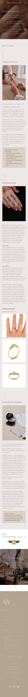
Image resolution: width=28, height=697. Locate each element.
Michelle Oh (13, 659)
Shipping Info (14, 675)
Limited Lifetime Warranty (14, 672)
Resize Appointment (14, 669)
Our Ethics (14, 678)
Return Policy (14, 664)
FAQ (14, 680)
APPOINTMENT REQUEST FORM (11, 107)
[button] (2, 3)
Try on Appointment (14, 666)
